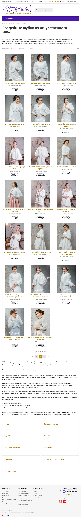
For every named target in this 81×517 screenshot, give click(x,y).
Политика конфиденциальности (9, 498)
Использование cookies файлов (9, 502)
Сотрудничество (23, 498)
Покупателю (22, 488)
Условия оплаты (23, 491)
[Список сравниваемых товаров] (57, 11)
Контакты (5, 495)
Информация (38, 488)
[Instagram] (60, 501)
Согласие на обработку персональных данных (25, 501)
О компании (5, 491)
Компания (6, 488)
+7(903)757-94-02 (42, 1)
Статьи (35, 493)
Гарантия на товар (23, 495)
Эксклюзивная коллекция (37, 496)
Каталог (9, 18)
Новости (5, 493)
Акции (35, 491)
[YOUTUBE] (64, 501)
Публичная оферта (23, 504)
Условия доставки (23, 493)
